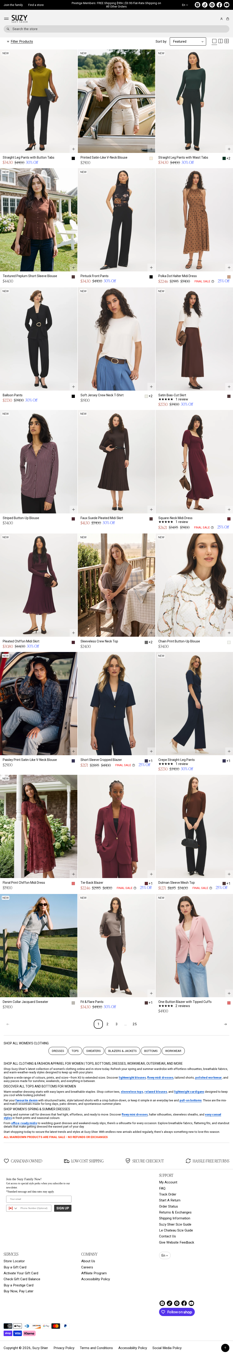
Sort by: (161, 41)
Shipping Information (174, 1218)
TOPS (75, 1051)
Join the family (13, 5)
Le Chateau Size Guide (176, 1230)
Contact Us (167, 1236)
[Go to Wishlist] (215, 19)
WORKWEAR (173, 1051)
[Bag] (227, 19)
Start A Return (169, 1200)
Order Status (168, 1206)
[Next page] (225, 1024)
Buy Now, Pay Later (18, 1291)
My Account (168, 1182)
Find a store (36, 5)
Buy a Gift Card (15, 1267)
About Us (88, 1261)
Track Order (167, 1194)
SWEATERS (93, 1051)
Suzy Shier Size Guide (175, 1224)
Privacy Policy (63, 1348)
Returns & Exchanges (175, 1212)
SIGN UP (62, 1208)
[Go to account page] (221, 19)
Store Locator (14, 1261)
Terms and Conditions (96, 1348)
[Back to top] (225, 1348)
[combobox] (116, 29)
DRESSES (58, 1051)
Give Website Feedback (176, 1242)
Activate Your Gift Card (21, 1273)
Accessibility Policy (95, 1279)
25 (135, 1024)
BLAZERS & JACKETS (122, 1051)
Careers (87, 1267)
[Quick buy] (73, 149)
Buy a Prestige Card (18, 1285)
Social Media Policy (167, 1348)
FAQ (162, 1188)
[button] (227, 19)
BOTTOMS (151, 1051)
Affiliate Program (94, 1273)
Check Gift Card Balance (22, 1279)
